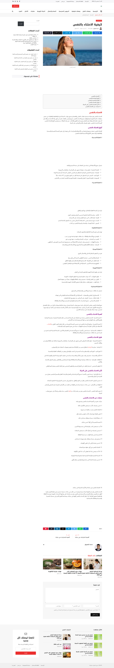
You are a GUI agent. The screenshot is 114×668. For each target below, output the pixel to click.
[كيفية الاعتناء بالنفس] (72, 51)
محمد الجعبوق (96, 28)
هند (35, 58)
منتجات (33, 11)
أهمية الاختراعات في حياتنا (82, 537)
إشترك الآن (15, 6)
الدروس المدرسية (64, 11)
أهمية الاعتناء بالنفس (93, 100)
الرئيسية (86, 1)
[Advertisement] (72, 81)
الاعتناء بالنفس (95, 96)
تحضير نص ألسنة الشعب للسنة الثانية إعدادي (25, 62)
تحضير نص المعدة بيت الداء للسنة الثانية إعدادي (25, 59)
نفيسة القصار (34, 44)
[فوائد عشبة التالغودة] (52, 564)
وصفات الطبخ (86, 11)
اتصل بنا (57, 1)
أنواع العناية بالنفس (94, 98)
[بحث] (12, 11)
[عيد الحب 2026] (67, 646)
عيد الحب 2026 (33, 38)
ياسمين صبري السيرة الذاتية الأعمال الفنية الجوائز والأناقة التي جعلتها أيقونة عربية (26, 42)
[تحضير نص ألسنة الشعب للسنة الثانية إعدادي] (98, 654)
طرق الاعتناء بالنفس (93, 102)
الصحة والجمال (52, 11)
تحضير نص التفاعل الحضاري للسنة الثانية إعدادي (25, 70)
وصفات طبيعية (76, 11)
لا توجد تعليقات (82, 28)
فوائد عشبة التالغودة (54, 571)
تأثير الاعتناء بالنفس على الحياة (91, 105)
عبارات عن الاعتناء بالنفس (92, 107)
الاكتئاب (49, 324)
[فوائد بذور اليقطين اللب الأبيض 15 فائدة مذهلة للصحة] (72, 564)
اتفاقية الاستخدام (79, 1)
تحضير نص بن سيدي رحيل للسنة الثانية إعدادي (84, 635)
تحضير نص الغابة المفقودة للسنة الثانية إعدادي (84, 644)
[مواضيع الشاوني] (101, 6)
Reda (35, 61)
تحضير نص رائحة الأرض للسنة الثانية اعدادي (24, 66)
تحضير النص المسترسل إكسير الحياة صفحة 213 (24, 55)
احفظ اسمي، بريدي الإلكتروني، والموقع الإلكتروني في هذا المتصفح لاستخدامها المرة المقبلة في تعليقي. (76, 610)
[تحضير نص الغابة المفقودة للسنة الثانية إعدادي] (98, 645)
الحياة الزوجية (41, 11)
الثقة (70, 391)
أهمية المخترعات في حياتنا (63, 537)
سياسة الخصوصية (70, 1)
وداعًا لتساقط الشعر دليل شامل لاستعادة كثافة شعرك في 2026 (93, 573)
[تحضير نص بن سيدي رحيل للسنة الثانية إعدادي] (98, 637)
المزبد (20, 11)
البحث (37, 21)
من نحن (63, 1)
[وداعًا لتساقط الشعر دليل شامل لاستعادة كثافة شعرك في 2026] (93, 564)
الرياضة (90, 347)
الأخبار (26, 11)
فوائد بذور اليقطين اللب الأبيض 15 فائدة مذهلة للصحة (73, 572)
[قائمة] (101, 11)
